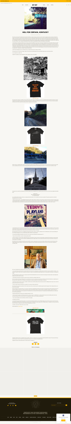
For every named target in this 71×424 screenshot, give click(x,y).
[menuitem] (44, 5)
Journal (11, 417)
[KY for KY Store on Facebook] (66, 0)
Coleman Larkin (20, 306)
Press (17, 417)
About (14, 417)
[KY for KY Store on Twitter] (67, 0)
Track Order (44, 417)
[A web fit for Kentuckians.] (35, 136)
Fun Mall (20, 417)
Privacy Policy (54, 417)
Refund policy (39, 417)
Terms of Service (49, 417)
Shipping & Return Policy (33, 417)
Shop (8, 417)
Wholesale (27, 417)
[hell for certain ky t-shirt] (35, 325)
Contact (23, 417)
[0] (68, 4)
